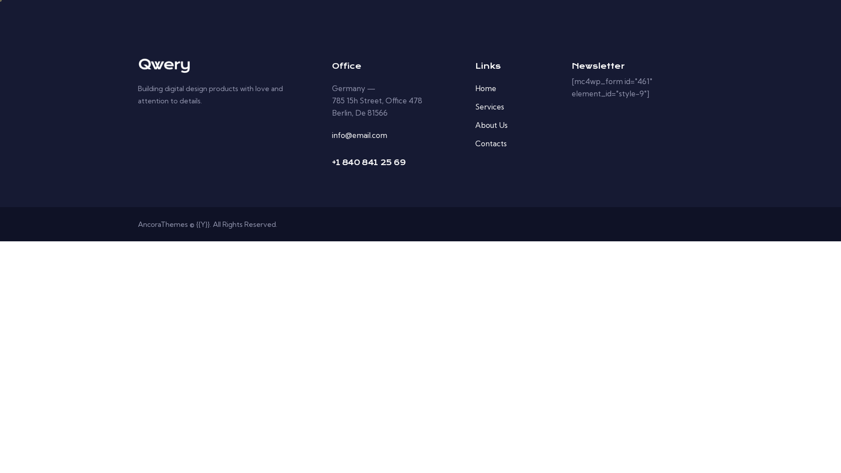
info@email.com (359, 135)
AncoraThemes (163, 224)
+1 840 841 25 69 (369, 162)
